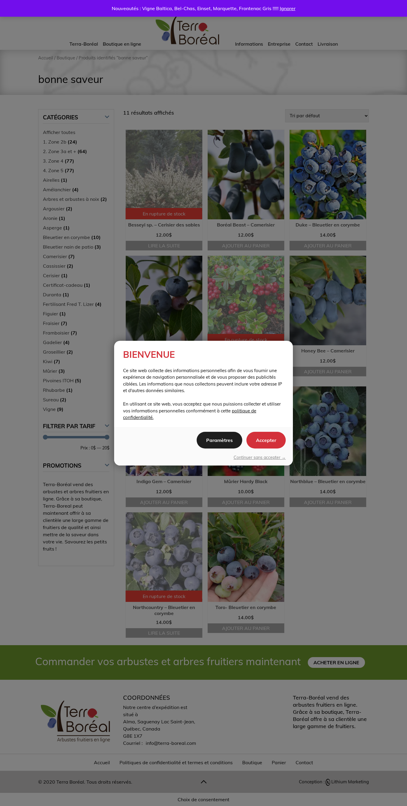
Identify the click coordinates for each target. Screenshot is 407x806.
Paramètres (219, 440)
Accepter (266, 440)
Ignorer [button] (288, 8)
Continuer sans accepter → (260, 457)
